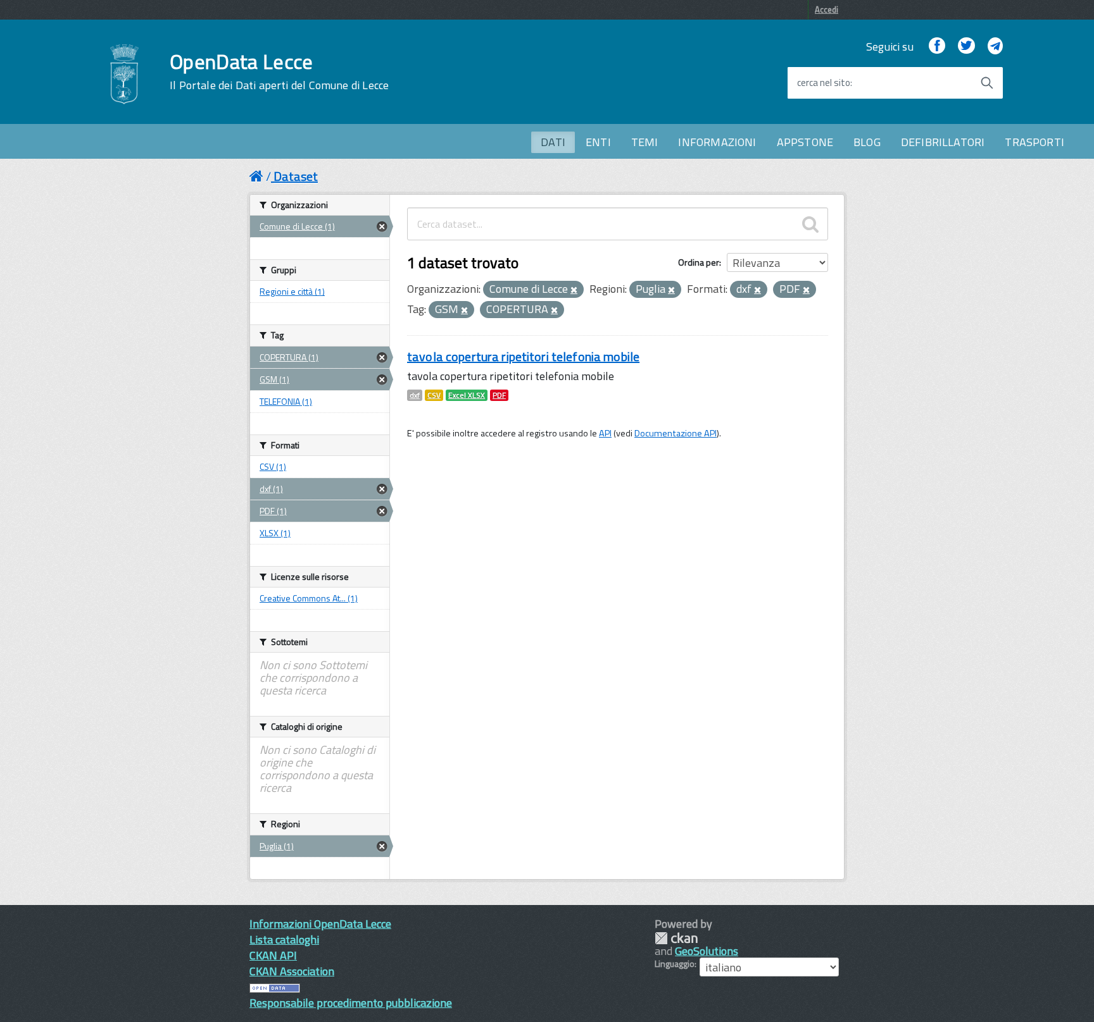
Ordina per (698, 262)
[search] (810, 223)
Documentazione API (675, 433)
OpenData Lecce (279, 71)
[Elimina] (573, 290)
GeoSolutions (706, 950)
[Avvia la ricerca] (987, 83)
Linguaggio (675, 963)
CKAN (676, 938)
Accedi (826, 9)
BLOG (867, 142)
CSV (434, 395)
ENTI (598, 142)
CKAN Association (291, 971)
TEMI (644, 142)
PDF (499, 395)
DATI (553, 142)
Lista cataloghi (284, 939)
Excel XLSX (466, 395)
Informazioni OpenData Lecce (320, 923)
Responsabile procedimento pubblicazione (350, 1002)
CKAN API (273, 955)
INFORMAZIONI (717, 142)
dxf (415, 395)
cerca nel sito (823, 83)
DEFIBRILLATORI (943, 142)
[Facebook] (937, 46)
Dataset (296, 176)
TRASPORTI (1034, 142)
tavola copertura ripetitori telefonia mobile (523, 356)
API (605, 433)
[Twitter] (966, 46)
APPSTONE (805, 142)
